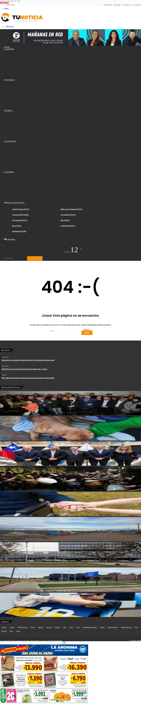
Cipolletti (11, 627)
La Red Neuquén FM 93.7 (20, 209)
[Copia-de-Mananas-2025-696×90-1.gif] (75, 45)
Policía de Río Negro (126, 627)
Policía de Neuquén (113, 627)
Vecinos (18, 631)
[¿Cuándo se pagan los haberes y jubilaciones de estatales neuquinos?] (70, 554)
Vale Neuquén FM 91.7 (68, 215)
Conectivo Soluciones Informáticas (51, 641)
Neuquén (102, 627)
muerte (78, 627)
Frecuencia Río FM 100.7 (20, 215)
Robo (136, 627)
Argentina (3, 627)
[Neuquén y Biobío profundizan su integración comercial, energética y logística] (70, 453)
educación (40, 627)
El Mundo (9, 172)
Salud (11, 631)
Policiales (9, 80)
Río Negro (4, 631)
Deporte (33, 627)
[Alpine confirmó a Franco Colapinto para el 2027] (70, 605)
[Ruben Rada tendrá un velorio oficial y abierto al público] (70, 479)
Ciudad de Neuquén (22, 627)
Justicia (71, 627)
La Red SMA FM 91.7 (68, 226)
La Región (9, 49)
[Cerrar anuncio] (64, 642)
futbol (64, 627)
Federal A (57, 627)
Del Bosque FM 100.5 (19, 231)
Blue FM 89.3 (65, 220)
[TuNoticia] (22, 22)
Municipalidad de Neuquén (90, 627)
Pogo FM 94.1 (16, 226)
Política (8, 111)
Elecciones (49, 627)
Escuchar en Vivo (16, 203)
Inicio (7, 47)
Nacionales (10, 141)
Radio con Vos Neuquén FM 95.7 (72, 209)
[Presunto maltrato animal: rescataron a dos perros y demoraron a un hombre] (70, 428)
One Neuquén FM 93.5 (19, 220)
